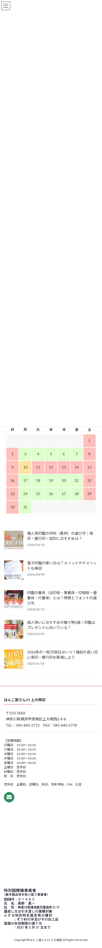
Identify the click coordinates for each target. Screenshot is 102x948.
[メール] (9, 797)
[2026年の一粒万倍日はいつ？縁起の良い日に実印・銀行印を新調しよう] (14, 659)
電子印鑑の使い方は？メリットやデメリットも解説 (62, 565)
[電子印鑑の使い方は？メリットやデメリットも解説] (14, 570)
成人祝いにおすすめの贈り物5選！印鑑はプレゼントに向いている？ (61, 624)
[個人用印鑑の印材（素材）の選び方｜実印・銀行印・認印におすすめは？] (14, 540)
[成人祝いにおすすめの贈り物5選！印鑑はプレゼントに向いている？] (14, 629)
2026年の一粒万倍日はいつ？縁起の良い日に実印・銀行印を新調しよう (62, 654)
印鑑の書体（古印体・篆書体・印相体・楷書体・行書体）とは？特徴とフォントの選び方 (62, 597)
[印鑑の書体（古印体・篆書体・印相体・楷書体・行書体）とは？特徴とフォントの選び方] (14, 600)
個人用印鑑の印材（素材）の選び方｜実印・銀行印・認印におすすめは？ (60, 535)
